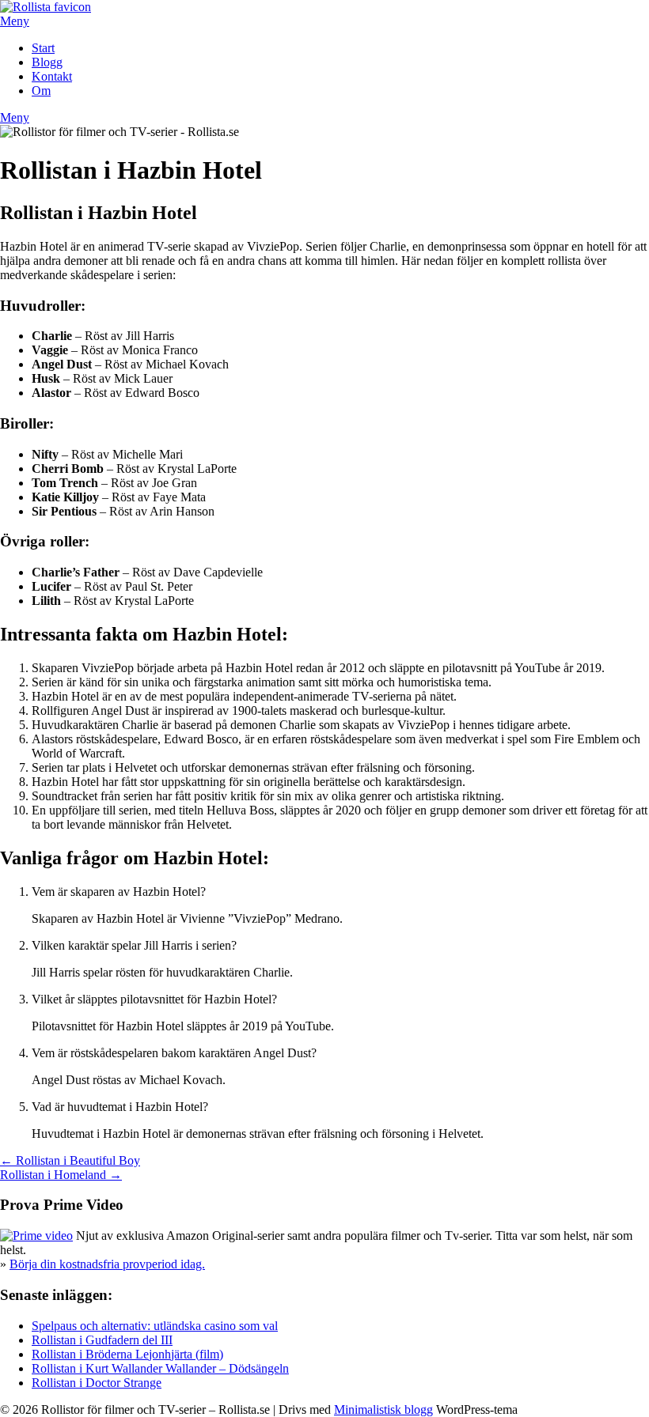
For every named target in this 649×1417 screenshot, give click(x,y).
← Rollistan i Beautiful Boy (70, 1160)
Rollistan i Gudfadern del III (102, 1340)
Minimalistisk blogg (383, 1409)
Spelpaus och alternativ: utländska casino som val (155, 1325)
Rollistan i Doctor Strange (96, 1382)
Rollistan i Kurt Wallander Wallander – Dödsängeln (160, 1368)
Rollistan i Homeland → (61, 1174)
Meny (14, 21)
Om (41, 90)
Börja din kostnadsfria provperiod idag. (107, 1264)
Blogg (47, 62)
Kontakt (52, 76)
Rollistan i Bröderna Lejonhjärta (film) (127, 1354)
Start (43, 48)
